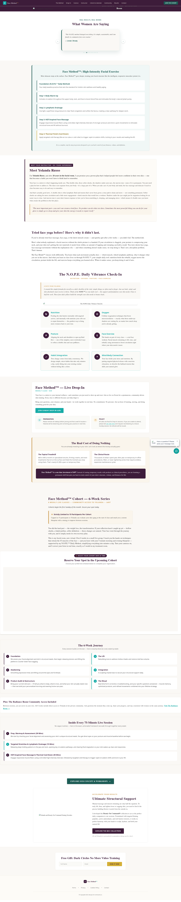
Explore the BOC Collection (108, 831)
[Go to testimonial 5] (89, 52)
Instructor (84, 3)
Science (76, 3)
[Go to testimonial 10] (97, 52)
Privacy (83, 888)
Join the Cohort (170, 3)
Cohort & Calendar (96, 3)
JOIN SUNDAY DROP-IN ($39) (49, 410)
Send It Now (114, 864)
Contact (124, 3)
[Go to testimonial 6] (91, 52)
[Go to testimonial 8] (94, 52)
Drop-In (68, 3)
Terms (74, 888)
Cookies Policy (94, 888)
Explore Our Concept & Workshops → (90, 781)
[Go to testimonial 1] (83, 52)
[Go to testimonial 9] (95, 52)
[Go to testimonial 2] (85, 52)
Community (108, 3)
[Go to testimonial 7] (92, 52)
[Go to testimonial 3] (86, 52)
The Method (59, 3)
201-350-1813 (110, 424)
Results (116, 3)
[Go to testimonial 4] (88, 52)
